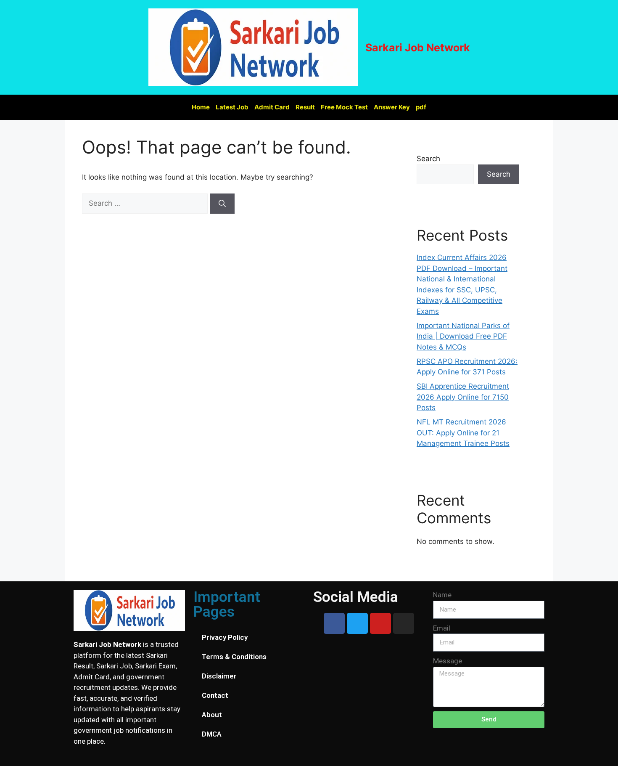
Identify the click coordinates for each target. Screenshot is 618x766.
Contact (215, 695)
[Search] (222, 203)
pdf (421, 107)
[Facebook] (334, 623)
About (212, 714)
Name (442, 595)
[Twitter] (357, 623)
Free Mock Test (344, 107)
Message (447, 661)
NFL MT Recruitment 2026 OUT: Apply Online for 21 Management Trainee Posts (463, 433)
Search (428, 158)
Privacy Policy (225, 637)
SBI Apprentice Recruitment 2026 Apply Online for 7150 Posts (463, 397)
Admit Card (272, 107)
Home (201, 107)
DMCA (212, 734)
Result (305, 107)
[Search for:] (146, 203)
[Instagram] (403, 623)
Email (441, 628)
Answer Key (392, 107)
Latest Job (232, 107)
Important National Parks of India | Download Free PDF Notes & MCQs (463, 336)
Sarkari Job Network (417, 47)
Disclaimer (219, 676)
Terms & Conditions (234, 656)
